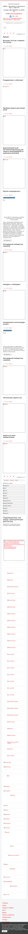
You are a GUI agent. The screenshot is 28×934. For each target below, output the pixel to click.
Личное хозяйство (8, 915)
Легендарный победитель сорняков (13, 245)
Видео (4, 912)
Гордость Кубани (7, 908)
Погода (4, 919)
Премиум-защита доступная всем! (14, 109)
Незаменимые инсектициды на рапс (14, 323)
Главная (5, 903)
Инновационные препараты (9, 197)
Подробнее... (8, 240)
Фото (4, 910)
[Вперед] (10, 33)
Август (10, 46)
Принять (4, 931)
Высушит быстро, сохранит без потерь (14, 41)
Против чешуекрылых (11, 191)
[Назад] (7, 33)
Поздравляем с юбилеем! (13, 80)
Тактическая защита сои (12, 397)
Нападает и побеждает (12, 284)
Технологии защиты (7, 330)
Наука (4, 905)
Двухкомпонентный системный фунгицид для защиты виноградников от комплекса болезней (13, 150)
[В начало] (4, 33)
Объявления (6, 917)
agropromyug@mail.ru (16, 13)
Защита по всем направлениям (9, 436)
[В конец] (13, 33)
